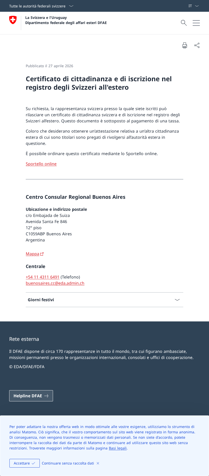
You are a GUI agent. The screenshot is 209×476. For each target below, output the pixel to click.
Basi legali (118, 448)
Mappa (32, 254)
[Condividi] (197, 45)
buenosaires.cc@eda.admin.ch (55, 283)
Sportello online (41, 164)
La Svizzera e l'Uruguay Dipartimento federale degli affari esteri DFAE (66, 20)
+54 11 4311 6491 (42, 277)
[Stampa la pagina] (184, 45)
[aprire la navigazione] (196, 23)
